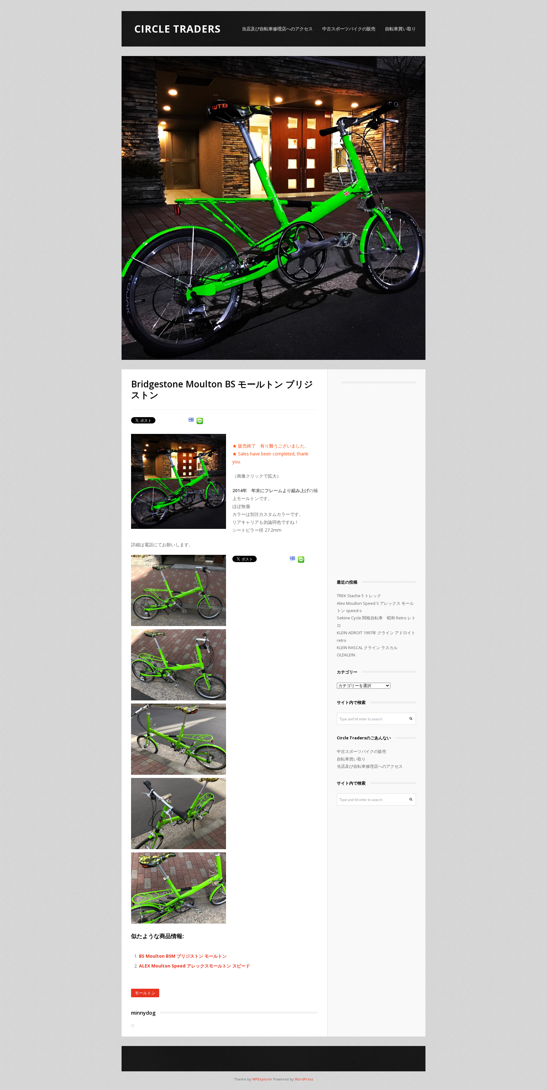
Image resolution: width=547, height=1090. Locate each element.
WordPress (304, 1079)
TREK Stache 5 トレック (359, 595)
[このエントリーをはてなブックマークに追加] (191, 422)
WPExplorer (262, 1079)
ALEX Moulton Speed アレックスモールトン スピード (194, 966)
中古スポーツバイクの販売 (348, 29)
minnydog (143, 1012)
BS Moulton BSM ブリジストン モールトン (183, 956)
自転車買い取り (400, 29)
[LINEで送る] (200, 422)
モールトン (145, 993)
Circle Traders (177, 28)
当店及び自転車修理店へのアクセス (277, 29)
